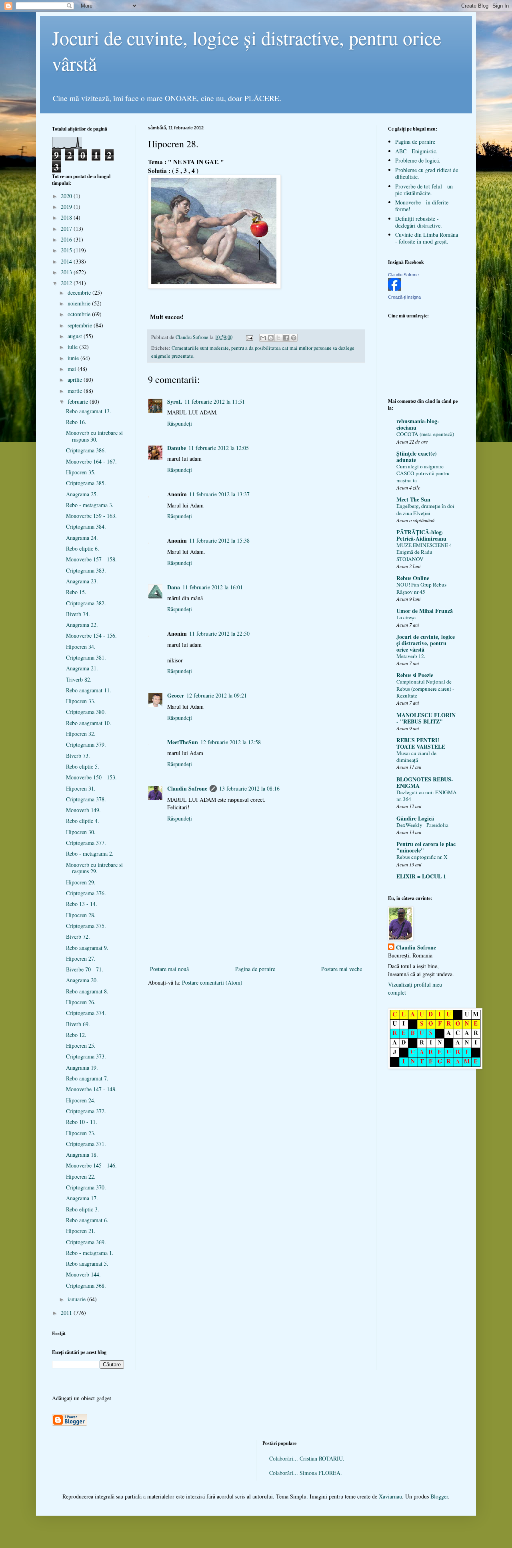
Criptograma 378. (86, 799)
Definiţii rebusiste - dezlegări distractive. (418, 222)
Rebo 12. (76, 1035)
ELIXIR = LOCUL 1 (421, 876)
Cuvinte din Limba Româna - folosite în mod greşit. (426, 238)
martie (76, 390)
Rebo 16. (76, 422)
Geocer (175, 695)
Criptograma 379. (86, 744)
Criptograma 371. (86, 1144)
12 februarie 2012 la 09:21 (216, 695)
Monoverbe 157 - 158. (91, 559)
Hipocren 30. (81, 832)
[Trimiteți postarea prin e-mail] (249, 337)
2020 (67, 196)
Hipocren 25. (81, 1045)
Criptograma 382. (86, 603)
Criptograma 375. (86, 926)
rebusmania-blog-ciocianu (417, 424)
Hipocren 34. (81, 646)
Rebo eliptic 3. (82, 1209)
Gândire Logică (415, 818)
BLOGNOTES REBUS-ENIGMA (424, 782)
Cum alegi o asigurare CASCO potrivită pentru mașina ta (423, 473)
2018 (67, 217)
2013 (67, 272)
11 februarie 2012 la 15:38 (219, 540)
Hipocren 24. (81, 1100)
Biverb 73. (78, 755)
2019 (67, 206)
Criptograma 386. (86, 450)
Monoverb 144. (83, 1274)
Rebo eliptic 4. (82, 821)
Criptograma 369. (86, 1242)
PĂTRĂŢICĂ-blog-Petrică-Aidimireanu (421, 535)
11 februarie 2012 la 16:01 (212, 587)
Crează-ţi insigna (404, 297)
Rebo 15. (76, 592)
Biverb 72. (78, 936)
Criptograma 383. (86, 570)
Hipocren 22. (81, 1176)
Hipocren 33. (81, 701)
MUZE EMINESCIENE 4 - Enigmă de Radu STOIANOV (425, 552)
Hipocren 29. (81, 882)
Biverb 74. (78, 614)
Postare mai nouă (169, 969)
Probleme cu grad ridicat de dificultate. (426, 173)
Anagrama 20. (82, 980)
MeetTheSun (182, 742)
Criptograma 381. (86, 657)
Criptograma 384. (86, 526)
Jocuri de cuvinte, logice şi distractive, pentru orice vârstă (425, 643)
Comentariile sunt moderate (200, 348)
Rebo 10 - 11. (81, 1122)
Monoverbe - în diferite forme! (421, 205)
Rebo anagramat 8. (87, 991)
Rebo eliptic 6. (82, 548)
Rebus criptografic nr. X (422, 856)
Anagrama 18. (82, 1154)
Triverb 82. (79, 679)
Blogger (439, 1496)
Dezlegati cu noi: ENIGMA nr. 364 (426, 796)
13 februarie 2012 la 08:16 (249, 788)
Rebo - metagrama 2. (90, 853)
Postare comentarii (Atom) (212, 982)
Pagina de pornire (255, 969)
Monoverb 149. (83, 810)
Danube (176, 448)
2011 (67, 1312)
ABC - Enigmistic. (416, 151)
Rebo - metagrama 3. (90, 505)
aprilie (76, 379)
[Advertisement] (256, 951)
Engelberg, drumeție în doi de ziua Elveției (425, 509)
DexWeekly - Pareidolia (422, 825)
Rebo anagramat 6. (87, 1220)
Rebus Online (412, 578)
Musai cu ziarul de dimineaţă (416, 756)
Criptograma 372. (86, 1111)
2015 (67, 250)
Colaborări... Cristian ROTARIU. (306, 1458)
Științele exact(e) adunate (416, 456)
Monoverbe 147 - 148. (91, 1089)
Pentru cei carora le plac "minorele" (426, 847)
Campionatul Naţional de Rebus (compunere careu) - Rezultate (425, 688)
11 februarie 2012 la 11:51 (214, 401)
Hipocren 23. (81, 1133)
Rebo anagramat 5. (87, 1263)
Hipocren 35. (81, 472)
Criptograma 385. (86, 483)
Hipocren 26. (81, 1002)
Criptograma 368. (86, 1285)
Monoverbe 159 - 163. (91, 515)
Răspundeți (179, 423)
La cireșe (406, 617)
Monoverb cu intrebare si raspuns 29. (94, 868)
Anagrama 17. (82, 1198)
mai (73, 369)
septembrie (81, 325)
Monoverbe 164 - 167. (91, 461)
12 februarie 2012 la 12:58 (230, 742)
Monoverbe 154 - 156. (91, 635)
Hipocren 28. (81, 915)
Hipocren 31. (81, 788)
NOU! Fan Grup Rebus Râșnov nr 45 (421, 588)
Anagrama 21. (82, 668)
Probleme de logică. (417, 160)
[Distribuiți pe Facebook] (286, 338)
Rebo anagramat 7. (87, 1078)
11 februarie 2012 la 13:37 (219, 494)
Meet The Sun (413, 499)
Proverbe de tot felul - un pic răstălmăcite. (424, 189)
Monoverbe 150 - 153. (91, 777)
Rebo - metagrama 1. (90, 1253)
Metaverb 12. (410, 656)
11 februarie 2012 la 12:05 (218, 448)
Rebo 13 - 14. (81, 904)
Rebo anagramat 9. (87, 947)
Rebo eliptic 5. (82, 766)
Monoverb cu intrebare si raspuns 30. (94, 436)
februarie (79, 401)
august (76, 336)
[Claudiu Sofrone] (394, 288)
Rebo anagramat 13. (88, 411)
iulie (73, 347)
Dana (173, 587)
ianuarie (77, 1299)
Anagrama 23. (82, 581)
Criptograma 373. (86, 1056)
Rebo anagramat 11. (88, 690)
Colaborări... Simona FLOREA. (305, 1473)
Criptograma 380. (86, 712)
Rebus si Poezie (414, 675)
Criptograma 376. (86, 893)
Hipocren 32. (81, 733)
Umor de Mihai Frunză (424, 611)
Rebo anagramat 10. (88, 723)
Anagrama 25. (82, 494)
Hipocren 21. (81, 1231)
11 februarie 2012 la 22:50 (219, 633)
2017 (67, 228)
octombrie (80, 314)
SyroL (174, 401)
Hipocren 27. (81, 958)
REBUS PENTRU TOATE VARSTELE (420, 743)
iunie (74, 358)
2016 (67, 239)
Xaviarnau (390, 1496)
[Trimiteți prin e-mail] (263, 338)
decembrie (80, 292)
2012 (67, 283)
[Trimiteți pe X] (278, 338)
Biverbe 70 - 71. (84, 969)
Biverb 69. (78, 1024)
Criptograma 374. (86, 1013)
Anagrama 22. (82, 624)
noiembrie (80, 303)
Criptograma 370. (86, 1187)
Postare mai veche (341, 969)
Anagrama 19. (82, 1067)
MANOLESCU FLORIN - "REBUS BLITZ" (426, 718)
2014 (67, 261)
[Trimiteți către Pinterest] (294, 338)
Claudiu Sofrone (187, 788)
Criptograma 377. (86, 842)
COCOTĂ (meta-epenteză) (425, 434)
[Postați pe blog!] (271, 338)
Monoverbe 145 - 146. (91, 1165)
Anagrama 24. (82, 537)
